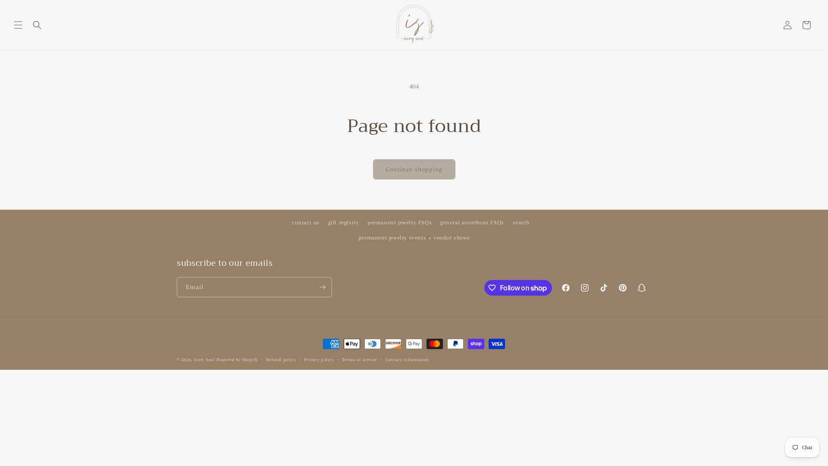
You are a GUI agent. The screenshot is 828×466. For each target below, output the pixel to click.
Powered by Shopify (237, 359)
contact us (306, 222)
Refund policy (281, 359)
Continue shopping (414, 169)
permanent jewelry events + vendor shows (414, 237)
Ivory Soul (204, 359)
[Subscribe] (322, 287)
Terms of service (359, 359)
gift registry (343, 222)
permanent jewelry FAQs (399, 222)
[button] (18, 25)
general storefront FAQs (472, 222)
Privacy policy (319, 359)
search (521, 222)
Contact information (407, 359)
